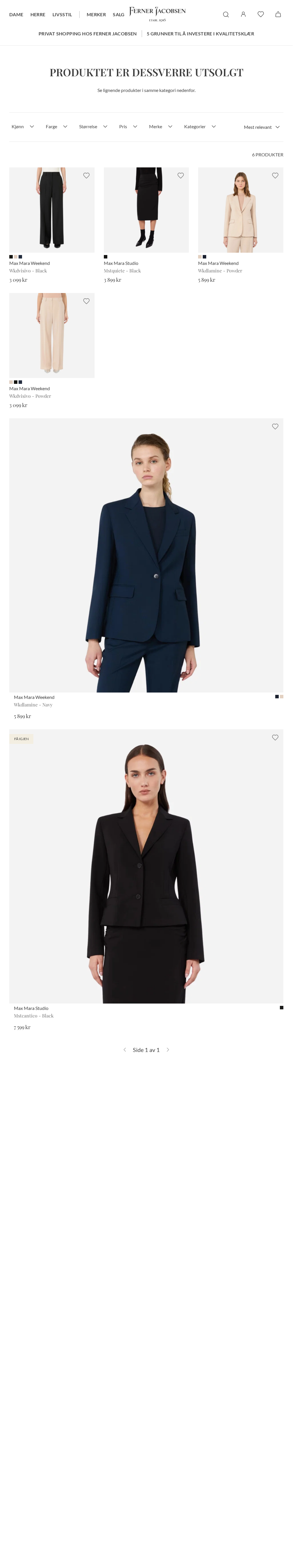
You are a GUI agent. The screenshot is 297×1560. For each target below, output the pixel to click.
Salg (119, 14)
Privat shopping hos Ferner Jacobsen (88, 33)
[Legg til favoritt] (86, 175)
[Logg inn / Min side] (243, 14)
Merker (96, 14)
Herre (38, 14)
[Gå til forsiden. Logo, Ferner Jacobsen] (157, 14)
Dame (16, 14)
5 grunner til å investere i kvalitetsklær (200, 33)
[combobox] (261, 127)
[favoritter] (261, 14)
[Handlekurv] (278, 14)
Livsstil (62, 14)
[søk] (226, 14)
